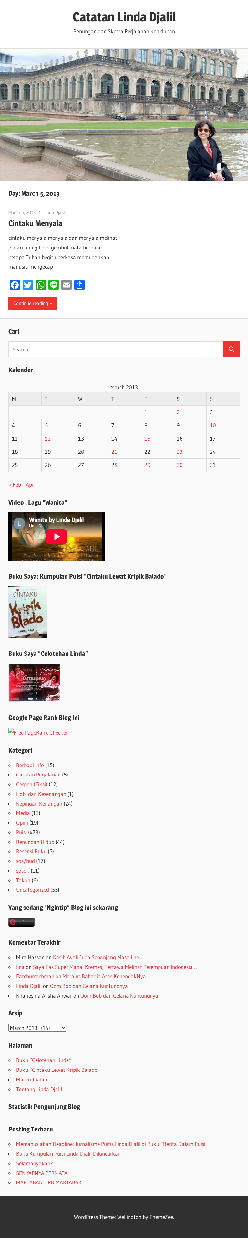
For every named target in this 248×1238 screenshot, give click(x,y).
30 (180, 465)
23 (179, 451)
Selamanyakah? (34, 1163)
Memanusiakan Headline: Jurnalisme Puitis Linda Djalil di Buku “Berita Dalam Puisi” (112, 1144)
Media (23, 812)
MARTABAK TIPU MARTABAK (49, 1182)
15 (147, 438)
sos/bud (25, 860)
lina (20, 966)
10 (213, 425)
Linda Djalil (54, 212)
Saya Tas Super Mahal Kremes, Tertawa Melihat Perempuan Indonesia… (115, 966)
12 (48, 438)
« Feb (14, 484)
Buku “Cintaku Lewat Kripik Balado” (58, 1069)
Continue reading (30, 303)
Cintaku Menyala (35, 223)
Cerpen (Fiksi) (31, 784)
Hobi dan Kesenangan (41, 793)
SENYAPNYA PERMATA (41, 1173)
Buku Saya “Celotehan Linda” (48, 653)
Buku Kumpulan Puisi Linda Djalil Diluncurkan (68, 1153)
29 (147, 465)
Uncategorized (32, 889)
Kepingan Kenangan (39, 803)
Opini (22, 822)
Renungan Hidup (35, 841)
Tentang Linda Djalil (39, 1089)
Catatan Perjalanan (38, 774)
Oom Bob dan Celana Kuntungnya (89, 985)
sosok (22, 870)
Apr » (32, 484)
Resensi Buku (31, 851)
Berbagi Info (30, 765)
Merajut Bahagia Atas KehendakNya (104, 976)
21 (114, 451)
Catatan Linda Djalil (124, 17)
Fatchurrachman (35, 976)
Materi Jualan (31, 1079)
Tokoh (23, 880)
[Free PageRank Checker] (38, 732)
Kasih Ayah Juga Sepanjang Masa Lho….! (99, 957)
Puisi (21, 832)
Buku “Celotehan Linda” (44, 1060)
